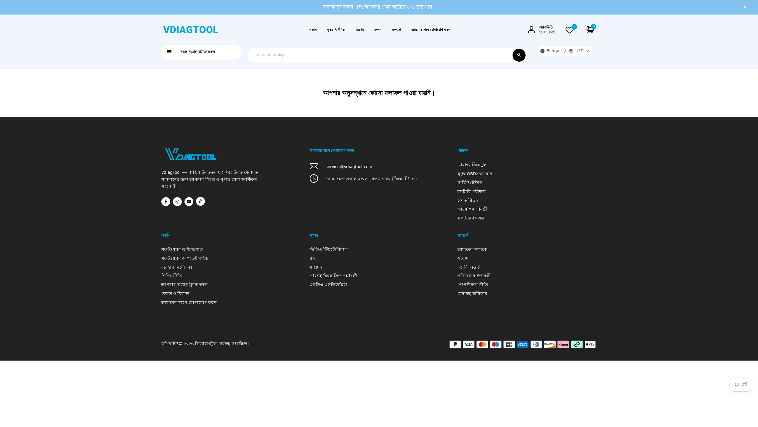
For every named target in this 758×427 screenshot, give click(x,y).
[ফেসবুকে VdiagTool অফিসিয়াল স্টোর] (165, 201)
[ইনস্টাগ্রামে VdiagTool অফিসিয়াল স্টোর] (177, 201)
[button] (565, 51)
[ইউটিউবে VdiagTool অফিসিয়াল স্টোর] (188, 201)
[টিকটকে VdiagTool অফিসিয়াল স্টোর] (200, 201)
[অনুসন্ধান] (519, 55)
